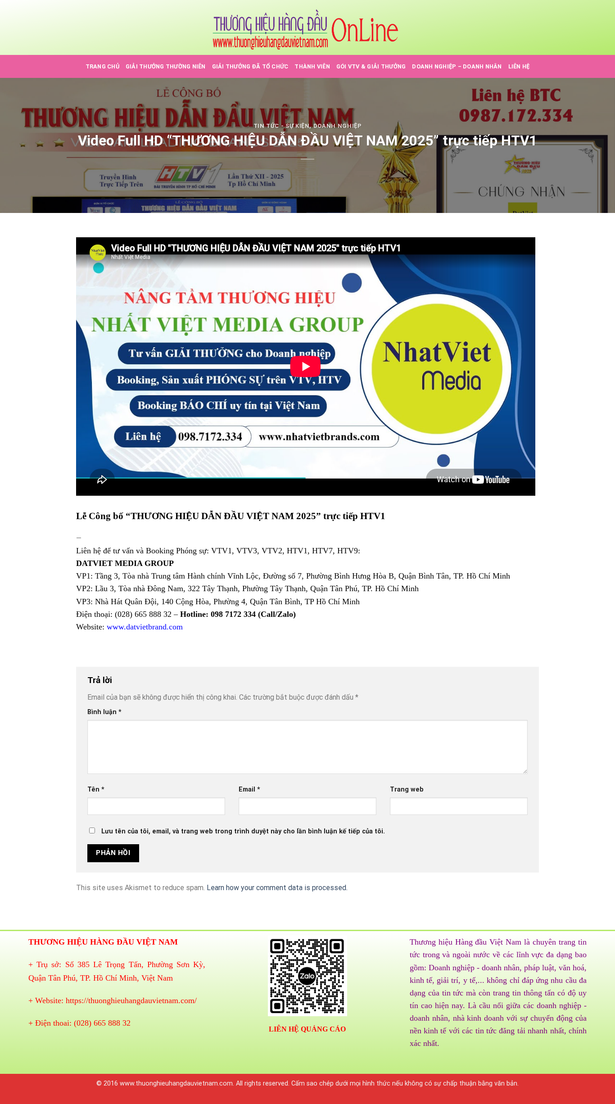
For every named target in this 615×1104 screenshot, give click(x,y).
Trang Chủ (102, 66)
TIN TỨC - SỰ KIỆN (281, 125)
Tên (95, 789)
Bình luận (104, 712)
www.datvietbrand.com (145, 626)
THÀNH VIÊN (312, 66)
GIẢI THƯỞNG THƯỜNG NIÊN (166, 66)
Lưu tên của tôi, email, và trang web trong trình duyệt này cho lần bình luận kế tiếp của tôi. (243, 831)
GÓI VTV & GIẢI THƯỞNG (371, 66)
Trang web (407, 789)
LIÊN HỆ (519, 66)
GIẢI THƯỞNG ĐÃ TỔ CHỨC (250, 66)
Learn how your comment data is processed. (277, 887)
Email (249, 789)
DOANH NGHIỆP (337, 125)
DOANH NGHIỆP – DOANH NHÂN (457, 66)
